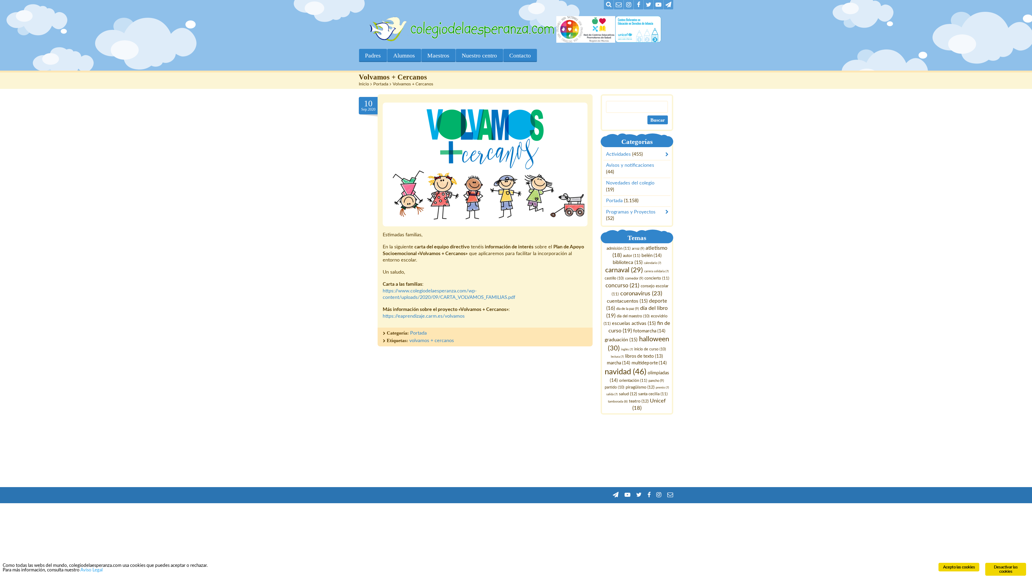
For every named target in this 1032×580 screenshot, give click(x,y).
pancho (656, 381)
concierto (656, 279)
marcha (618, 363)
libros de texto (644, 356)
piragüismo (640, 387)
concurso (622, 285)
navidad (626, 372)
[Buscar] (609, 4)
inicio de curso (650, 349)
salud (628, 394)
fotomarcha (649, 331)
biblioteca (628, 262)
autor (631, 256)
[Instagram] (628, 4)
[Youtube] (658, 4)
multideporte (649, 363)
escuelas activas (634, 323)
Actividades (618, 154)
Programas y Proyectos (630, 212)
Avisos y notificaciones (630, 165)
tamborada (618, 401)
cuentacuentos (627, 301)
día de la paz (627, 309)
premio (662, 387)
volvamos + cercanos (431, 340)
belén (652, 255)
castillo (614, 279)
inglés (627, 349)
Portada (380, 84)
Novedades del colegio (630, 183)
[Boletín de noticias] (619, 4)
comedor (634, 279)
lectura (617, 357)
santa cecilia (653, 394)
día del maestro (633, 316)
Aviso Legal (91, 570)
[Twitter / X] (648, 4)
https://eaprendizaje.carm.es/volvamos (424, 316)
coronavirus (641, 294)
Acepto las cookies (959, 567)
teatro (639, 401)
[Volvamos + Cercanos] (485, 164)
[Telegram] (668, 4)
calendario (652, 263)
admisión (618, 249)
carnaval (624, 270)
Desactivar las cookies (1005, 569)
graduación (621, 340)
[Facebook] (638, 4)
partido (615, 387)
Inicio (364, 84)
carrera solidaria (656, 271)
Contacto (520, 55)
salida (612, 394)
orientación (633, 381)
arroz (638, 249)
